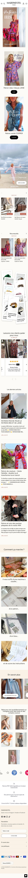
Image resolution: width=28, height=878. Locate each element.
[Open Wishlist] (25, 875)
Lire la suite (4, 435)
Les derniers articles (14, 389)
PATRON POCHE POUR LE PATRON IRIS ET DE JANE (11, 422)
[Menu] (1, 3)
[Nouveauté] (14, 27)
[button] (13, 379)
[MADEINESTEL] (14, 3)
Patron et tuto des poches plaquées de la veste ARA (11, 524)
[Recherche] (5, 3)
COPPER (14, 137)
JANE (14, 92)
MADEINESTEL (8, 867)
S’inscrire (14, 835)
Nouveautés (14, 234)
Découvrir (21, 183)
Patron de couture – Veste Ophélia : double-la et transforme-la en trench (11, 473)
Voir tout (14, 195)
